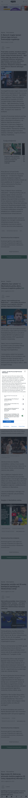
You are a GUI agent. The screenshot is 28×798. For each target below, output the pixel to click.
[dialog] (14, 399)
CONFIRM (8, 421)
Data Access (14, 426)
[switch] (23, 399)
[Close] (25, 371)
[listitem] (14, 396)
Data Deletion (6, 426)
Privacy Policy (22, 426)
